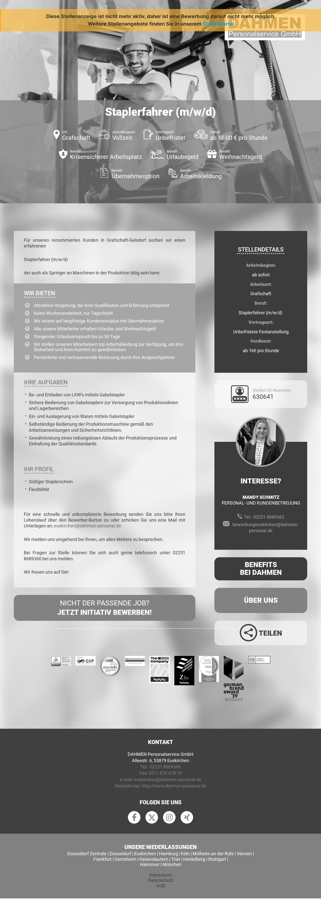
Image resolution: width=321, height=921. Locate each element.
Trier (175, 859)
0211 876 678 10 (165, 773)
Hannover (149, 864)
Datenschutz (160, 880)
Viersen (244, 853)
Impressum (160, 875)
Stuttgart (217, 859)
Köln (185, 853)
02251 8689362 (268, 517)
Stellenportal (218, 24)
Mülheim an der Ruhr (213, 853)
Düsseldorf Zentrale (87, 853)
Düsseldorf (120, 853)
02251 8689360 (165, 766)
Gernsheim (125, 859)
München (172, 864)
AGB (160, 885)
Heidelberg (194, 859)
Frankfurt (102, 859)
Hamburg (168, 853)
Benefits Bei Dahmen (261, 569)
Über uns (261, 600)
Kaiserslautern (153, 859)
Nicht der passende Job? (104, 607)
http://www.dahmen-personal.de (174, 785)
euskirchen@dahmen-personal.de (87, 525)
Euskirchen (145, 853)
